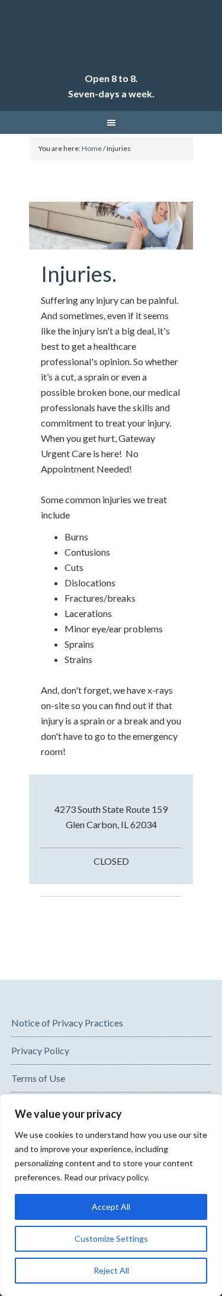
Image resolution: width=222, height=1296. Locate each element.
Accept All (111, 1207)
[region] (111, 1195)
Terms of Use (38, 1078)
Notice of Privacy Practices (67, 1022)
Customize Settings (111, 1238)
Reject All (111, 1270)
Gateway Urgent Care (111, 41)
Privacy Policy (40, 1050)
